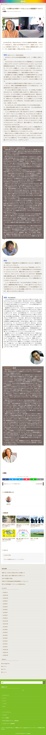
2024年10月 (5, 598)
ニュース (5, 672)
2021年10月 (5, 624)
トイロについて (5, 695)
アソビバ (4, 703)
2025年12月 (5, 595)
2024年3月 (5, 604)
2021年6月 (5, 632)
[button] (1, 1)
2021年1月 (5, 646)
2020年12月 (5, 649)
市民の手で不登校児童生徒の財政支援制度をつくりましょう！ (15, 581)
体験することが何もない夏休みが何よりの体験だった (13, 572)
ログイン (16, 559)
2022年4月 (5, 618)
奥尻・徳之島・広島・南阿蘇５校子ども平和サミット (13, 575)
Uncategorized (6, 663)
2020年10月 (5, 655)
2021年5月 (5, 635)
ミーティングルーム (6, 712)
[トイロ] (23, 1)
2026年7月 (5, 592)
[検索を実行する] (44, 682)
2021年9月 (5, 626)
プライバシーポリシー (32, 727)
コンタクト (4, 715)
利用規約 (40, 727)
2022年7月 (5, 615)
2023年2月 (5, 609)
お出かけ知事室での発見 (7, 578)
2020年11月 (5, 652)
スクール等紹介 (5, 718)
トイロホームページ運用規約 (8, 723)
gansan (8, 504)
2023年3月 (5, 606)
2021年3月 (5, 641)
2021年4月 (5, 638)
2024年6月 (5, 601)
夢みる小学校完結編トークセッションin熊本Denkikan (13, 584)
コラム (5, 11)
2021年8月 (5, 629)
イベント (5, 666)
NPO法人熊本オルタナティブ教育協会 (10, 720)
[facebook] (23, 690)
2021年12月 (5, 621)
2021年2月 (5, 644)
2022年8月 (5, 612)
